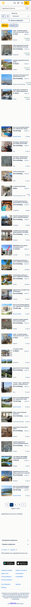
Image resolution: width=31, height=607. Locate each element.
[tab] (3, 16)
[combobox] (13, 8)
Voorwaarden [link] (19, 573)
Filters (5, 25)
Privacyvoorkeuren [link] (6, 580)
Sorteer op (14, 13)
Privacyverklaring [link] (6, 576)
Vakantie (12, 25)
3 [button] (19, 504)
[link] (3, 3)
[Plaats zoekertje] (26, 3)
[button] (18, 3)
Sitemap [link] (3, 587)
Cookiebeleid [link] (19, 576)
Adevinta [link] (18, 584)
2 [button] (15, 504)
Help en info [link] (4, 573)
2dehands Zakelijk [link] (6, 570)
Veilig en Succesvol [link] (21, 570)
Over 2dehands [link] (5, 584)
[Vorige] (7, 505)
